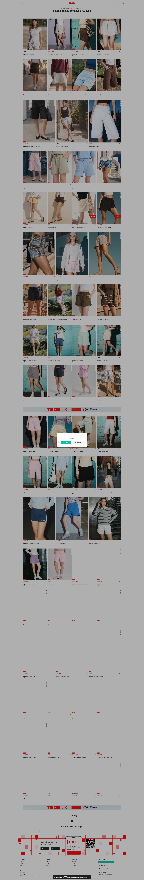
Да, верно (66, 442)
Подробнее (87, 877)
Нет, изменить (78, 442)
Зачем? (65, 876)
